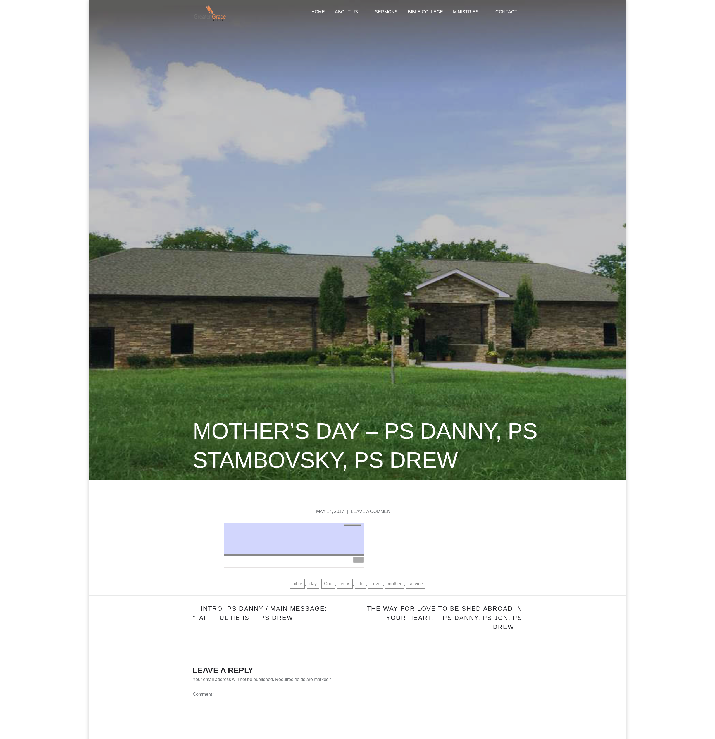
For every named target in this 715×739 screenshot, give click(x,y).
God (328, 583)
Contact (506, 11)
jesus (345, 583)
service (416, 583)
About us (346, 11)
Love (375, 583)
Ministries (466, 11)
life (360, 583)
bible (297, 583)
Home (318, 11)
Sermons (386, 11)
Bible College (425, 11)
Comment (204, 694)
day (313, 583)
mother (394, 583)
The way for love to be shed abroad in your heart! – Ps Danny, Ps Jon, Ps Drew (444, 617)
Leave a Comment (372, 511)
